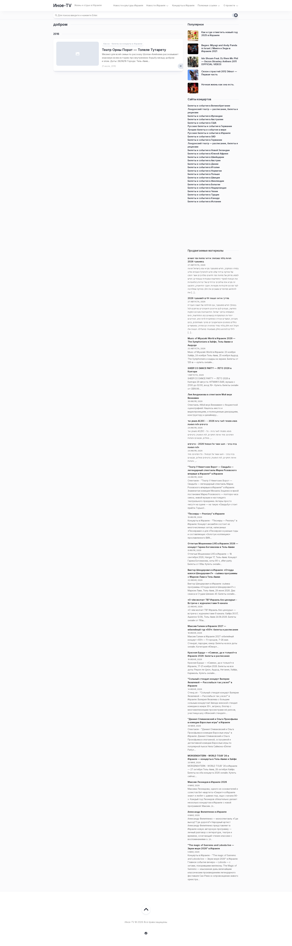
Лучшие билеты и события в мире (207, 129)
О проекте (229, 5)
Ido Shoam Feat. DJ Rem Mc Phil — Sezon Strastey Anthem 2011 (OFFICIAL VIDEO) (219, 61)
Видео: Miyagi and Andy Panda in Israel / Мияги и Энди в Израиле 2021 (219, 48)
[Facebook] (146, 933)
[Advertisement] (213, 224)
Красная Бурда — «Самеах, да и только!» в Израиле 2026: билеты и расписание (212, 654)
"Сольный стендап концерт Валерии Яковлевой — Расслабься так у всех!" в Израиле (210, 682)
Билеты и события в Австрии (204, 160)
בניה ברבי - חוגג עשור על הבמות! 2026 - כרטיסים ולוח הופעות (212, 446)
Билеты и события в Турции (203, 194)
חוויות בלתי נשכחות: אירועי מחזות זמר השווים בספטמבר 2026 (209, 260)
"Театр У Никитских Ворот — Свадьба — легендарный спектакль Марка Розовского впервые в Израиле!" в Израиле (212, 470)
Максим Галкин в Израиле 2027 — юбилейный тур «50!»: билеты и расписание (213, 628)
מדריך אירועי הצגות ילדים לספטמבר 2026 (208, 298)
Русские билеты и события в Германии (210, 126)
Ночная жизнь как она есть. (217, 84)
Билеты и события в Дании (203, 164)
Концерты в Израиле (183, 5)
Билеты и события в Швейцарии (206, 157)
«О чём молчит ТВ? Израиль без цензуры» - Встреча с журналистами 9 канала (212, 601)
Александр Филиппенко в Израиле (207, 811)
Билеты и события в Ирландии (205, 116)
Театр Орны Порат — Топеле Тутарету (134, 50)
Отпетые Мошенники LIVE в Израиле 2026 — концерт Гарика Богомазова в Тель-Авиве (213, 545)
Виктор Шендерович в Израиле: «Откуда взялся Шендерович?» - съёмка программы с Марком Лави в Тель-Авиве (212, 573)
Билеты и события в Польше (204, 174)
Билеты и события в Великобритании (209, 105)
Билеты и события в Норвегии (205, 170)
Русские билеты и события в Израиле (209, 133)
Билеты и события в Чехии (203, 191)
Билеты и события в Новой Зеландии (209, 150)
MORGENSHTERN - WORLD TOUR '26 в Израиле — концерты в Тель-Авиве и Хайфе (212, 757)
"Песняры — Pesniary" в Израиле (206, 513)
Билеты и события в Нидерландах (207, 187)
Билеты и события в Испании (204, 201)
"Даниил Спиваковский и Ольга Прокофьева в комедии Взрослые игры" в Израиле (213, 721)
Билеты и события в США (202, 123)
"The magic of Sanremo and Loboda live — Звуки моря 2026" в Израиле (211, 847)
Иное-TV (62, 5)
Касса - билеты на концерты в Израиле (122, 43)
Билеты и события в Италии (204, 167)
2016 (56, 33)
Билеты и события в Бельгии (204, 184)
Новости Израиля (155, 5)
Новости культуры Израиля (128, 5)
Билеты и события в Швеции (204, 177)
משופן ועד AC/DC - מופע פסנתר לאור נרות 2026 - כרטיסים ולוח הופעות (212, 423)
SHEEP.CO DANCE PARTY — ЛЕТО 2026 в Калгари (209, 370)
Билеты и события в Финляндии (206, 181)
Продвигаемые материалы (205, 250)
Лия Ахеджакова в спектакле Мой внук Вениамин (210, 396)
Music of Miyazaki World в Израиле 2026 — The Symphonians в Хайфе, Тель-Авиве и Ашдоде (211, 341)
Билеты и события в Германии (205, 140)
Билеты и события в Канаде (204, 198)
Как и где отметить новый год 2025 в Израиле (219, 34)
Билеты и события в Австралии (205, 119)
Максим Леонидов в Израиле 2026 (207, 782)
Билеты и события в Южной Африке (208, 153)
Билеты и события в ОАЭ (202, 136)
